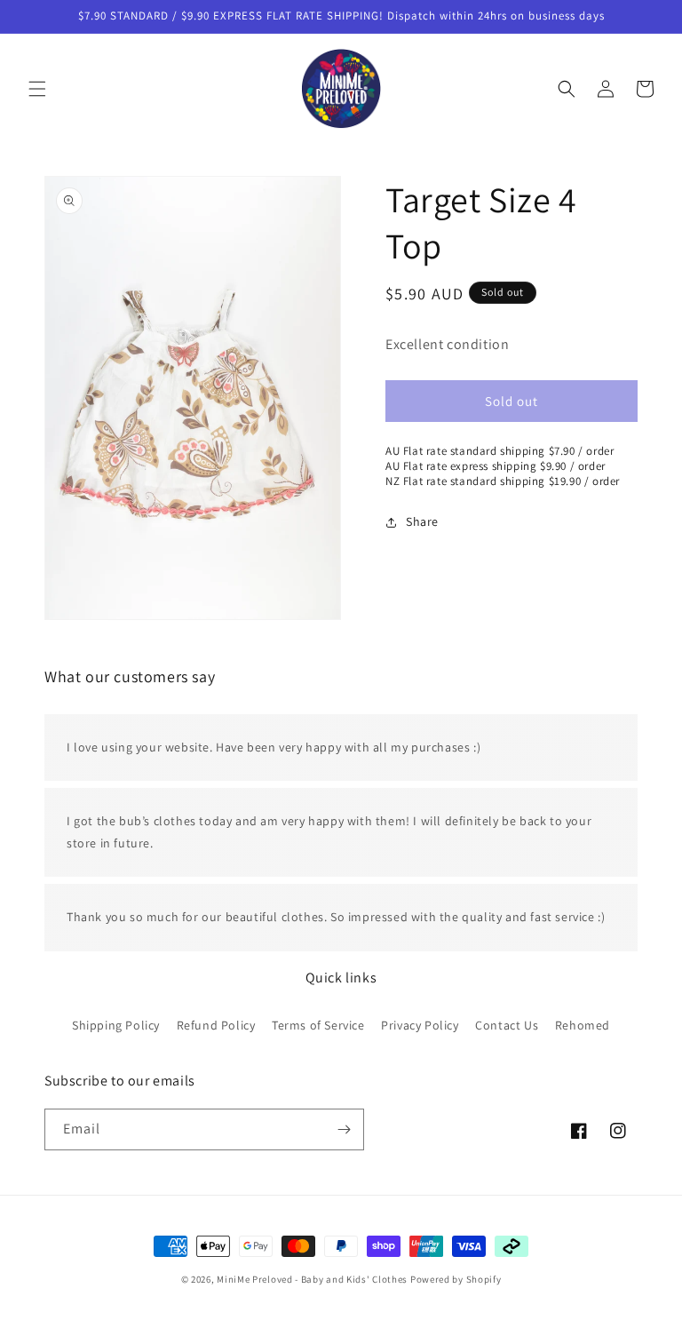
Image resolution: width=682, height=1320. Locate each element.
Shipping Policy (116, 1025)
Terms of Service (318, 1025)
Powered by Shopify (456, 1279)
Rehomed (582, 1025)
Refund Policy (216, 1025)
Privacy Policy (419, 1025)
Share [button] (422, 521)
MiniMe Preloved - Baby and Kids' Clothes (312, 1279)
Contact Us (506, 1025)
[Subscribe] (343, 1129)
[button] (37, 88)
